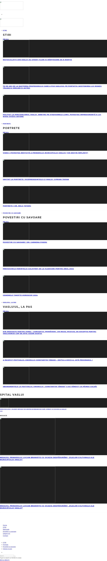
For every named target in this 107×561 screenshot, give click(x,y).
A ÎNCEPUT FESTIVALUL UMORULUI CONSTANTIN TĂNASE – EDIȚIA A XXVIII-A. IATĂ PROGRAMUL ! (48, 360)
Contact (5, 536)
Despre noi (6, 533)
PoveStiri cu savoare (12, 213)
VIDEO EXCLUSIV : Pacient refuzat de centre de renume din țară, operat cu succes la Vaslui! (33, 409)
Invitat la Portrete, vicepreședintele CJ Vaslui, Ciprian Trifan (36, 179)
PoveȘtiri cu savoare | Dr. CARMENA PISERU (25, 242)
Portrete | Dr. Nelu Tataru (17, 206)
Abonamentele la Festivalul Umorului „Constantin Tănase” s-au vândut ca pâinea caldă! (50, 386)
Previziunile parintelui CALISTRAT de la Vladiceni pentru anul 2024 (38, 269)
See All (6, 39)
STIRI (5, 30)
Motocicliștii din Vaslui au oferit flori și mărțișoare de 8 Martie (37, 60)
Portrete (7, 123)
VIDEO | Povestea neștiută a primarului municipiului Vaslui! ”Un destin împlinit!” (45, 153)
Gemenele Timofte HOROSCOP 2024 (20, 295)
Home (5, 525)
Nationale (6, 529)
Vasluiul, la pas (9, 302)
